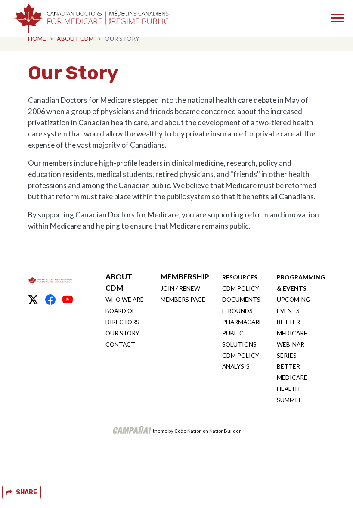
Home (37, 38)
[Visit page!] (33, 299)
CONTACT (120, 344)
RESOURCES (239, 277)
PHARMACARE (242, 321)
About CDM (75, 38)
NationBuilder (225, 431)
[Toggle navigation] (338, 18)
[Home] (91, 18)
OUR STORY (122, 333)
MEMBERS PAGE (183, 299)
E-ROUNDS (237, 310)
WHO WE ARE (124, 299)
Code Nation (188, 431)
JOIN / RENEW (180, 288)
